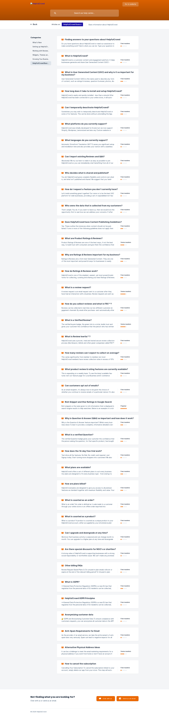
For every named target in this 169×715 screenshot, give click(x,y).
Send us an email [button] (129, 698)
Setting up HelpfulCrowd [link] (42, 47)
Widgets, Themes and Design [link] (42, 55)
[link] (98, 42)
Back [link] (35, 24)
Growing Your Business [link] (41, 59)
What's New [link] (37, 42)
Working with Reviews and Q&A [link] (42, 51)
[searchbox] (84, 13)
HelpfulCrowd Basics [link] (41, 63)
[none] (37, 4)
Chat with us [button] (107, 698)
